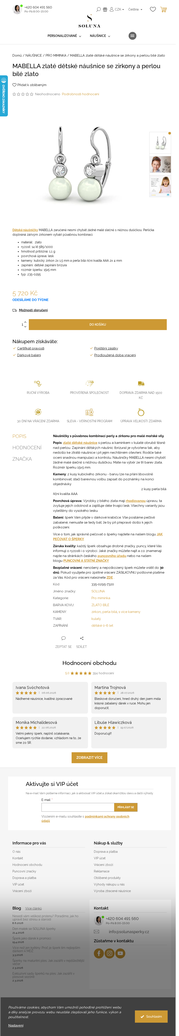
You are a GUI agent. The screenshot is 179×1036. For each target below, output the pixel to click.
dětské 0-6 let (102, 626)
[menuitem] (64, 36)
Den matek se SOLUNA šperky (34, 928)
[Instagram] (110, 953)
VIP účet (18, 884)
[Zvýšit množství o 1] (25, 322)
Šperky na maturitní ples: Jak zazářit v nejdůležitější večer (48, 962)
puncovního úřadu (112, 556)
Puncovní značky (24, 871)
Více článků (33, 908)
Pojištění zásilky (106, 348)
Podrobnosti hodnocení (80, 94)
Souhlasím (154, 1017)
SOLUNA (98, 591)
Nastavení (15, 1025)
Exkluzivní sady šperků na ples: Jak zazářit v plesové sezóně (43, 975)
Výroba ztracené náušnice (112, 891)
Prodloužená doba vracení (115, 355)
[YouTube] (120, 953)
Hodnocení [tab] (26, 447)
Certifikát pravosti (30, 348)
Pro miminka (100, 598)
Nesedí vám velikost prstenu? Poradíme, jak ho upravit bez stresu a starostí (45, 918)
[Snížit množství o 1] (25, 327)
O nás (16, 851)
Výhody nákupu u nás (109, 884)
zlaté (67, 443)
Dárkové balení (29, 355)
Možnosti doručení (33, 310)
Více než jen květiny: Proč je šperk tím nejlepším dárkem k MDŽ (46, 949)
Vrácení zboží (22, 891)
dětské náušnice (84, 443)
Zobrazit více (89, 758)
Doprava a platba (24, 878)
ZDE (110, 577)
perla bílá (109, 612)
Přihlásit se (125, 807)
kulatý (96, 619)
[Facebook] (99, 953)
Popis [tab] (19, 436)
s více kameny (129, 612)
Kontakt (17, 858)
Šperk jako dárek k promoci (31, 938)
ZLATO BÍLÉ (100, 605)
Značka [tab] (22, 459)
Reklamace (101, 871)
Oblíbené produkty (107, 878)
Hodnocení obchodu (89, 663)
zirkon (96, 612)
